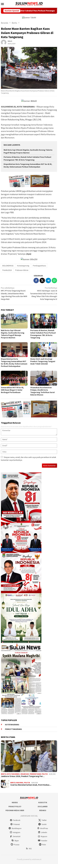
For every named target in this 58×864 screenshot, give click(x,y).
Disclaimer (42, 806)
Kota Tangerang (13, 774)
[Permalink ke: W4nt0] (3, 42)
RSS (30, 849)
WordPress (44, 828)
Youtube (44, 840)
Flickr (44, 844)
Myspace (44, 836)
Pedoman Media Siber (15, 810)
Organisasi (24, 774)
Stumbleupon (16, 828)
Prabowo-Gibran (21, 270)
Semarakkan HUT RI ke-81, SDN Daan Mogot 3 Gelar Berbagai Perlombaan (12, 390)
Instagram (16, 832)
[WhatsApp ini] (54, 280)
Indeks (15, 802)
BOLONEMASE (7, 265)
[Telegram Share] (48, 280)
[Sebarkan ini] (36, 280)
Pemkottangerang (13, 729)
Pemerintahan (35, 774)
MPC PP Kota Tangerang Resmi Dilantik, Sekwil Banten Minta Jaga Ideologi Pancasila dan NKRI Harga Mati (14, 293)
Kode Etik (42, 802)
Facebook (16, 820)
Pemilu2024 (7, 270)
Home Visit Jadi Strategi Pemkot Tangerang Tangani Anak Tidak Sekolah (42, 361)
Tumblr (44, 824)
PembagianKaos (39, 265)
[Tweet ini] (42, 280)
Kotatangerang (23, 265)
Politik (45, 774)
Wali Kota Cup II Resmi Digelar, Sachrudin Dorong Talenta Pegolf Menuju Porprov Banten (12, 334)
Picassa (16, 844)
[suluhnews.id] (29, 3)
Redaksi (42, 810)
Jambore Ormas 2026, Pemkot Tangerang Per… (23, 776)
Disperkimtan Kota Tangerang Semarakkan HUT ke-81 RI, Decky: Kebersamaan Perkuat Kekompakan (14, 362)
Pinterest (16, 824)
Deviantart (16, 836)
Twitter (44, 820)
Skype (16, 840)
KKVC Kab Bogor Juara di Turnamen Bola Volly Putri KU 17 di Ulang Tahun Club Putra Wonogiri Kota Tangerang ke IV (43, 293)
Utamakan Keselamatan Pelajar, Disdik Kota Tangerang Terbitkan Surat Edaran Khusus (42, 391)
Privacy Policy (14, 806)
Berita (3, 774)
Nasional (19, 783)
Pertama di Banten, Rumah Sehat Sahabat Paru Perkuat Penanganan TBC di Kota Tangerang (43, 334)
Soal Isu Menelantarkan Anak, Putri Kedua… (30, 785)
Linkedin (44, 832)
